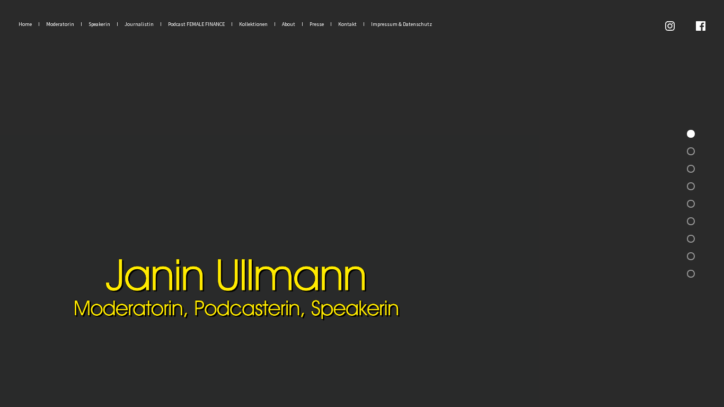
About (288, 24)
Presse (317, 24)
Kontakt (347, 24)
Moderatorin (60, 24)
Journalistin (139, 24)
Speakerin (99, 24)
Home (25, 24)
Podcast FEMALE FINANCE (196, 24)
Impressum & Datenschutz (401, 24)
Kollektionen (253, 24)
